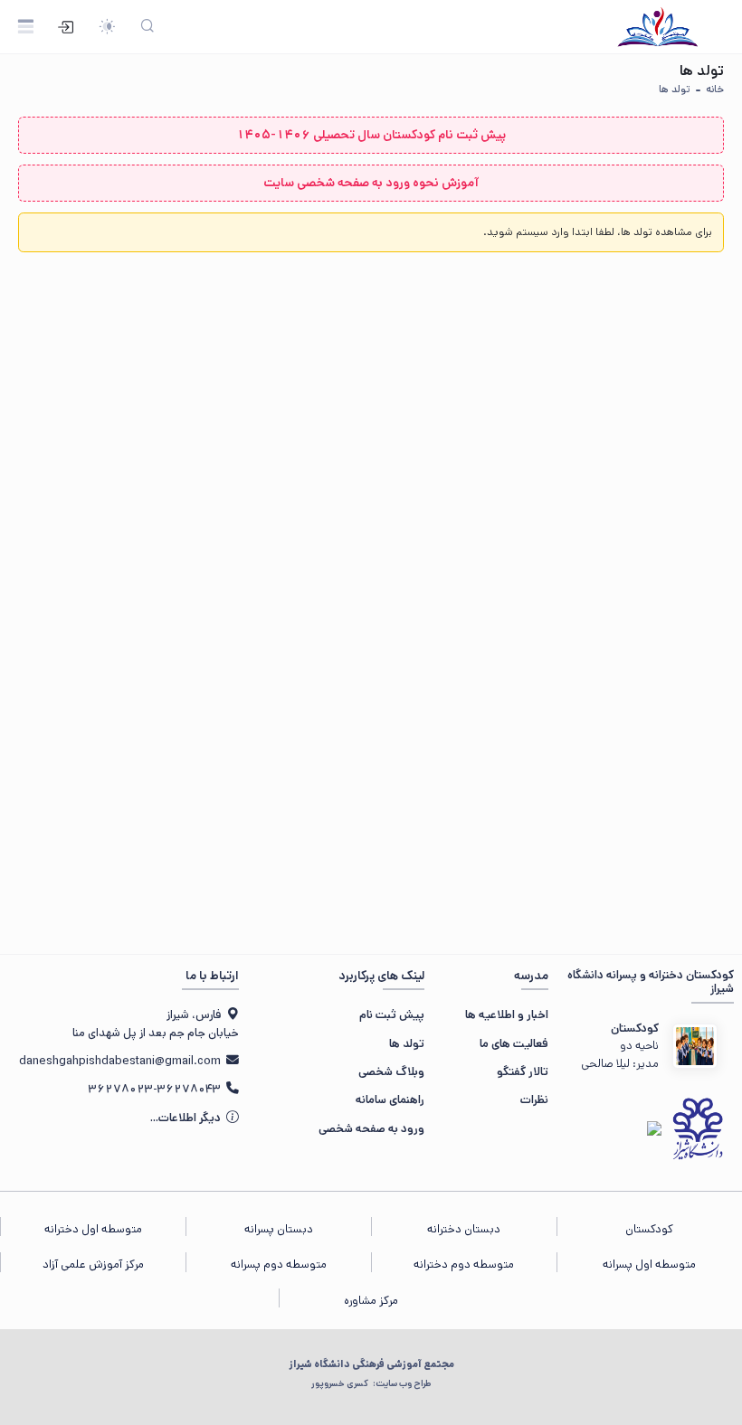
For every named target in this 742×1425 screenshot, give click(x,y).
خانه (715, 89)
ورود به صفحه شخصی (371, 1128)
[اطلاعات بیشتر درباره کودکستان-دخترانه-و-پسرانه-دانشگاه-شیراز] (695, 1046)
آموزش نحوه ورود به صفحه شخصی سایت (371, 183)
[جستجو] (147, 26)
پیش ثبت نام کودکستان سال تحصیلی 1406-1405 (371, 135)
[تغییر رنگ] (107, 26)
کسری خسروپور (371, 1383)
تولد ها (674, 89)
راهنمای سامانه (390, 1100)
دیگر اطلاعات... (187, 1118)
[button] (597, 232)
